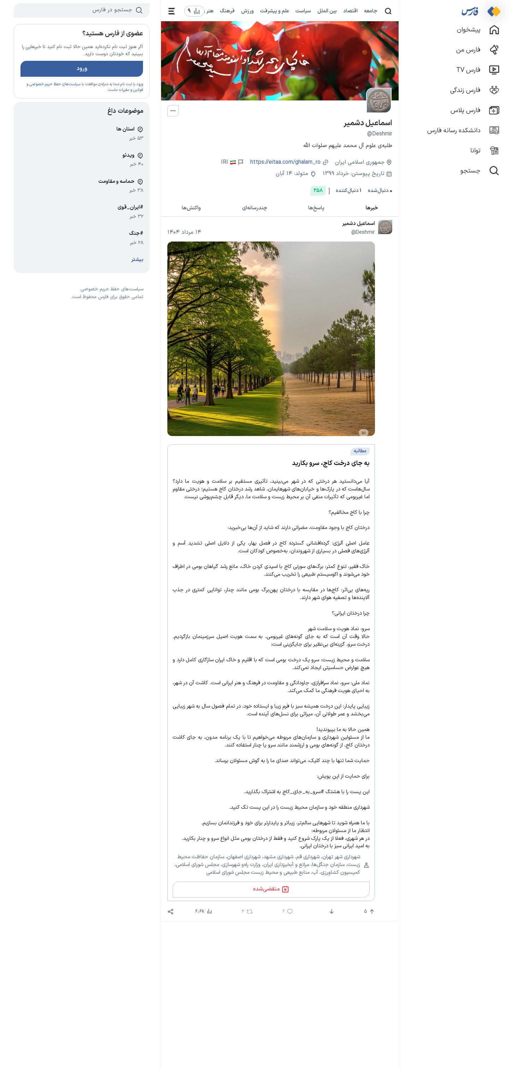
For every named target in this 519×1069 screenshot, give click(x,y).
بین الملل (327, 11)
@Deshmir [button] (363, 232)
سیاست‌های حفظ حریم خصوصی (54, 84)
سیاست (303, 11)
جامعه (370, 11)
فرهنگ (227, 11)
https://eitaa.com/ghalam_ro (285, 162)
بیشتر (137, 259)
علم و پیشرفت (274, 11)
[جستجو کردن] (388, 11)
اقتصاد (350, 11)
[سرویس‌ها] (171, 11)
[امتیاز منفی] (331, 911)
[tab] (372, 208)
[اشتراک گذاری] (170, 911)
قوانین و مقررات (131, 90)
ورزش (247, 11)
